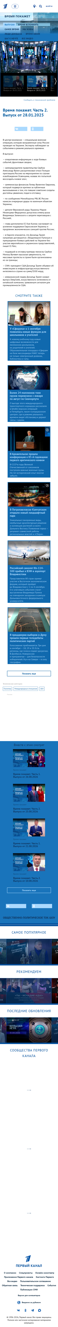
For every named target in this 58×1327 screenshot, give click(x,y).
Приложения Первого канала (18, 1277)
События (51, 1285)
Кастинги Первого (45, 1277)
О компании (10, 1272)
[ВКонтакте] (21, 129)
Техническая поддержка (32, 1285)
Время (17, 16)
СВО (42, 689)
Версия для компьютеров (29, 1295)
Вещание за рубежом (31, 1302)
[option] (13, 82)
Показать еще (29, 673)
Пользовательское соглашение (35, 1281)
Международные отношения (25, 689)
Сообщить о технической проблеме (39, 100)
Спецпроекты (26, 1272)
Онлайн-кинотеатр (44, 1272)
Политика (7, 689)
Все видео (12, 1281)
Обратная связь (10, 1285)
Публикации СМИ (29, 1289)
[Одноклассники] (37, 129)
